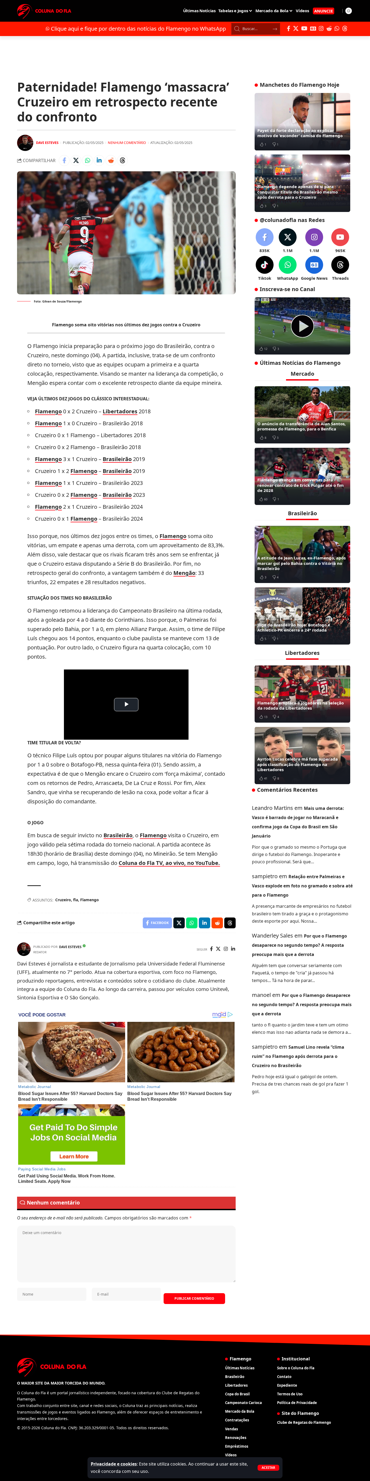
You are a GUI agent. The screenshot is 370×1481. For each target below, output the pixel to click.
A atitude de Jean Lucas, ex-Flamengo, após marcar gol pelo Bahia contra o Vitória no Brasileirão (301, 563)
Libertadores (120, 411)
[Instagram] (321, 28)
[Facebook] (288, 28)
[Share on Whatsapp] (87, 160)
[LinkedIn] (233, 949)
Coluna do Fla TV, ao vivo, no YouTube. (169, 863)
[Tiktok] (265, 268)
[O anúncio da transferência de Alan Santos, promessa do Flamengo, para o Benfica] (302, 414)
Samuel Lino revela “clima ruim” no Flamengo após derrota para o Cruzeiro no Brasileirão (298, 1056)
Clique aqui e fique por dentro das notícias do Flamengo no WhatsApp (138, 28)
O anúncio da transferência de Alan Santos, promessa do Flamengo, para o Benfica (301, 426)
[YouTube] (304, 28)
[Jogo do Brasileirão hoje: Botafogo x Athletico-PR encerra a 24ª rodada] (302, 616)
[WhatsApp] (337, 28)
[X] (296, 28)
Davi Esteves (47, 142)
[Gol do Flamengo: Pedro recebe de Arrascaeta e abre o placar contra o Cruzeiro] (302, 326)
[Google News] (313, 28)
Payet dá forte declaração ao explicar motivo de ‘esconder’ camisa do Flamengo (300, 133)
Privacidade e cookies (114, 1464)
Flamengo (48, 411)
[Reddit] (329, 28)
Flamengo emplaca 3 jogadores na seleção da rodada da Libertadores (300, 705)
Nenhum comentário (127, 142)
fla (75, 899)
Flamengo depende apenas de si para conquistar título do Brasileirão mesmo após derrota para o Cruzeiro (297, 192)
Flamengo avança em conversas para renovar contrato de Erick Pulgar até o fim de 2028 (300, 485)
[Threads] (345, 28)
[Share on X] (75, 160)
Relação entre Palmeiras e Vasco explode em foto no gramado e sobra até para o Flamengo (302, 886)
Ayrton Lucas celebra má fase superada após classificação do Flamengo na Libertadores (297, 764)
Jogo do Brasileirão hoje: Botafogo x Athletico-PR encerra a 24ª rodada (293, 627)
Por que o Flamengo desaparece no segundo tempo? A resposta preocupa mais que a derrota (299, 945)
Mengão (184, 573)
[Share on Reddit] (110, 160)
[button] (268, 1468)
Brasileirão (117, 459)
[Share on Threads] (122, 160)
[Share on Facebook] (64, 160)
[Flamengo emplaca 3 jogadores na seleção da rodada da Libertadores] (302, 694)
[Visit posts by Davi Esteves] (25, 143)
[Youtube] (340, 240)
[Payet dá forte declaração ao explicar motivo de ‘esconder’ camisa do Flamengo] (302, 121)
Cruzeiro (63, 899)
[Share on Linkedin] (99, 160)
